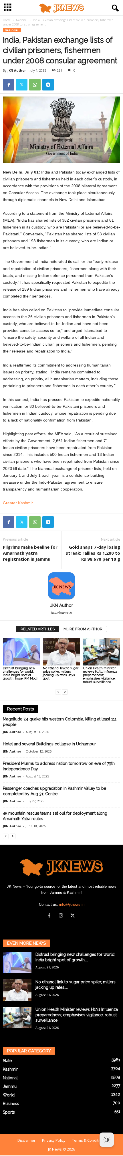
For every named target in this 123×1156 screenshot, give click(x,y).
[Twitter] (21, 84)
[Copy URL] (61, 84)
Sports (9, 1112)
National (21, 20)
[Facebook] (8, 84)
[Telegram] (48, 84)
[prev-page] (58, 692)
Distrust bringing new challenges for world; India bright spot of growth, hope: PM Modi (20, 673)
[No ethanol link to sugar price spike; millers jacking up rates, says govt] (61, 651)
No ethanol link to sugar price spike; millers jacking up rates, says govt (60, 673)
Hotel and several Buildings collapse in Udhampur (49, 744)
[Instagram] (62, 916)
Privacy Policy (54, 1140)
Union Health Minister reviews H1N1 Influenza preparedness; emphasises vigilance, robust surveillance (100, 675)
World (9, 1095)
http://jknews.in (61, 612)
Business (11, 1103)
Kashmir (10, 1069)
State (7, 1060)
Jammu (10, 1086)
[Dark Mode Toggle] (106, 1139)
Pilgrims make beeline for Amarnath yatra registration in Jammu (30, 553)
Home (7, 20)
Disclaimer (26, 1140)
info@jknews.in (71, 904)
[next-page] (65, 692)
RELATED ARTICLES (38, 629)
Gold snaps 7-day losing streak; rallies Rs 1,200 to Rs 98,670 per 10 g (93, 553)
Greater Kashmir (18, 503)
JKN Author (16, 70)
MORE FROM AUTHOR (83, 629)
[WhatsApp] (35, 84)
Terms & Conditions (89, 1140)
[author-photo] (61, 586)
